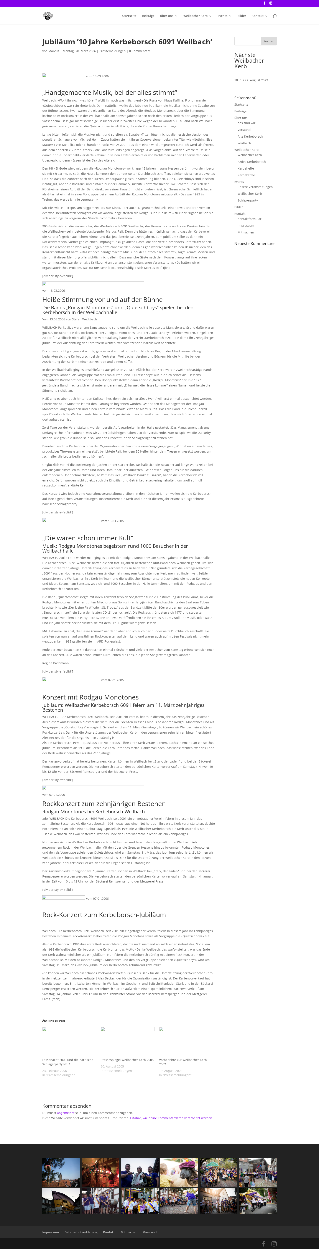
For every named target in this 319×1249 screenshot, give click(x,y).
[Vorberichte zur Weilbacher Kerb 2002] (186, 1042)
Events (222, 16)
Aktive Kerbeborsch (252, 162)
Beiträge (148, 16)
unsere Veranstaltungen (255, 187)
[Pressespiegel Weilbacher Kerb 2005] (128, 1042)
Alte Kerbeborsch (250, 136)
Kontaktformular (249, 219)
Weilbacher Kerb (195, 16)
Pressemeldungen (112, 51)
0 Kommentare (140, 51)
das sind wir (246, 123)
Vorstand (244, 130)
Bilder (241, 16)
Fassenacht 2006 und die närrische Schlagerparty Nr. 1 (67, 1062)
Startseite (129, 16)
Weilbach (244, 143)
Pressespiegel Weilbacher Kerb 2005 (127, 1060)
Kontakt (258, 16)
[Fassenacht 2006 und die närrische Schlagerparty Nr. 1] (69, 1042)
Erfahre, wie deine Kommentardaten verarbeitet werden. (171, 1118)
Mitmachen (246, 232)
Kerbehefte (246, 168)
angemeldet (65, 1113)
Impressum (246, 225)
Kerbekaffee (246, 175)
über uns (166, 16)
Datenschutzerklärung (80, 1232)
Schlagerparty (248, 200)
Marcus (53, 51)
